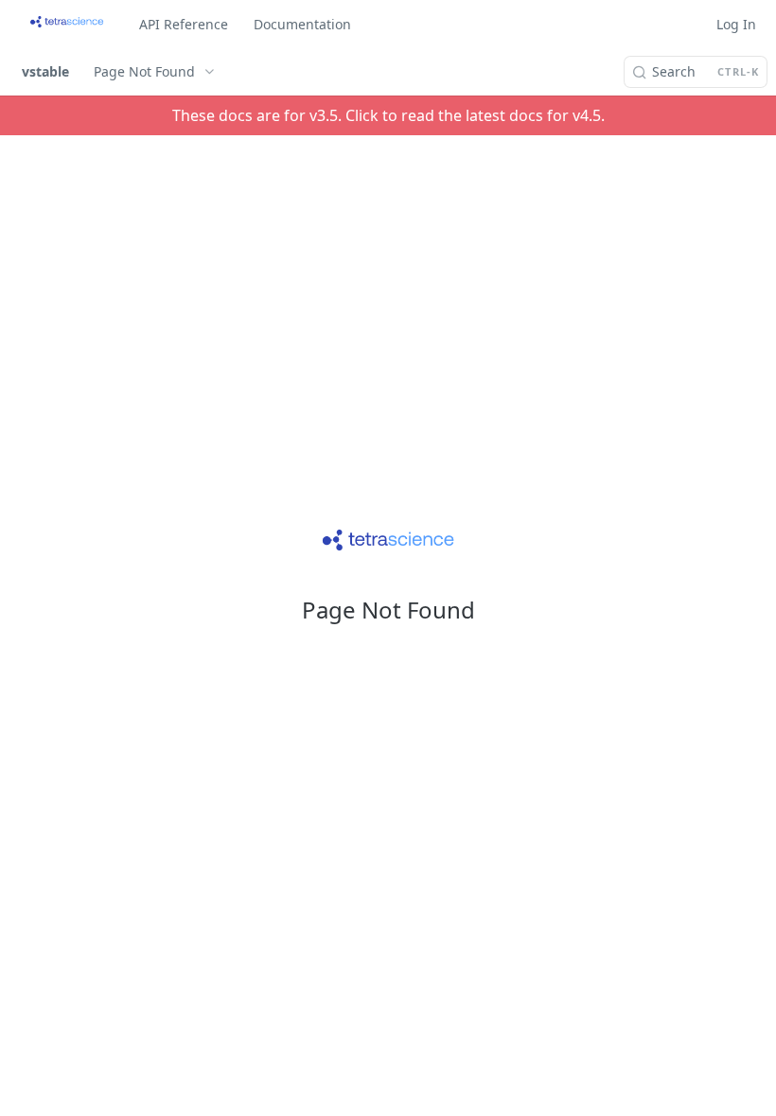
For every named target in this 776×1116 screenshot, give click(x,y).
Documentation (302, 24)
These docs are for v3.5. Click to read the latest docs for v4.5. (388, 115)
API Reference (183, 24)
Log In (736, 24)
